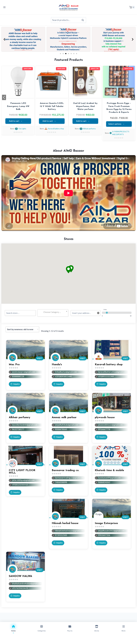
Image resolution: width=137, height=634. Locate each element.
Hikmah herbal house (65, 523)
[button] (4, 39)
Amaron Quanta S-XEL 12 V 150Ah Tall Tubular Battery (52, 106)
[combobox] (53, 312)
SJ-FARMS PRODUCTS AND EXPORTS (120, 132)
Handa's (57, 364)
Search (83, 20)
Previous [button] (4, 97)
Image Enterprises (106, 523)
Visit (39, 358)
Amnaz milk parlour (64, 417)
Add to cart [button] (14, 121)
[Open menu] (4, 7)
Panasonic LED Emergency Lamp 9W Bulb (18, 106)
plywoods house (105, 417)
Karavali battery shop (56, 129)
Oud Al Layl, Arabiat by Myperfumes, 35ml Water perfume (85, 106)
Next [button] (133, 97)
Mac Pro (14, 364)
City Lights (22, 129)
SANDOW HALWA (20, 576)
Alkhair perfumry (89, 129)
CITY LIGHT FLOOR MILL (22, 471)
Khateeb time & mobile (109, 470)
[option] (18, 100)
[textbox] (53, 312)
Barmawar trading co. (65, 470)
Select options (114, 124)
